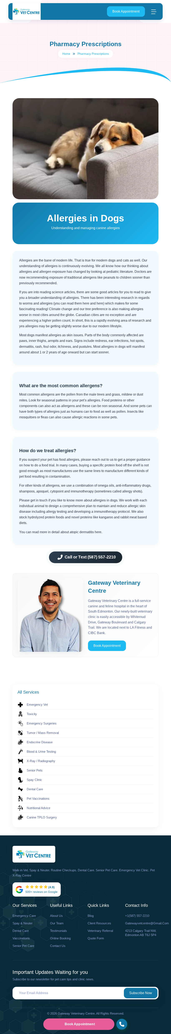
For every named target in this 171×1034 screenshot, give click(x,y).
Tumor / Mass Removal (43, 733)
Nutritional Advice (38, 808)
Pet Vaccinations (38, 798)
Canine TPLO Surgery (42, 817)
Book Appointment (126, 11)
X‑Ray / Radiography (41, 761)
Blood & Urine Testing (41, 751)
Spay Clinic (34, 780)
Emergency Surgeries (42, 723)
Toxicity (32, 714)
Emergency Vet (37, 704)
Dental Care (35, 789)
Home (66, 53)
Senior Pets (35, 770)
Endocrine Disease (40, 742)
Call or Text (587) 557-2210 (90, 557)
